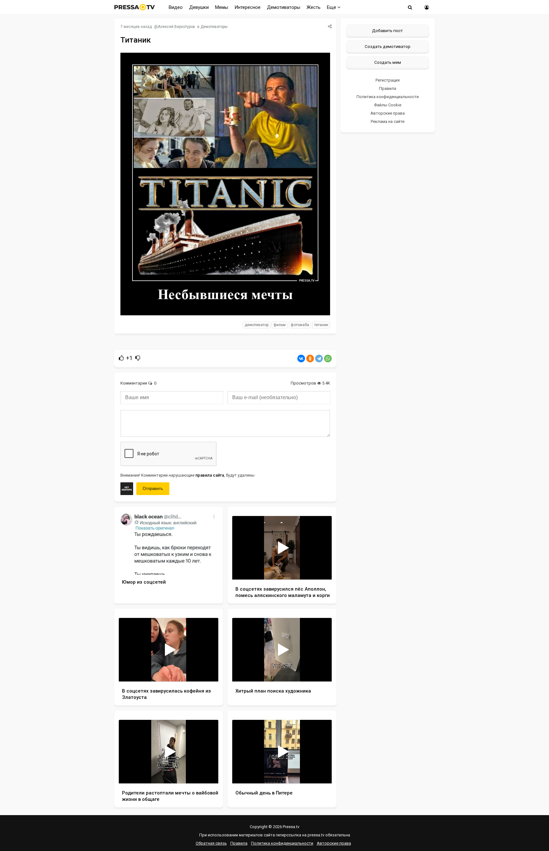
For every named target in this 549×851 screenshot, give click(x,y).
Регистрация (388, 80)
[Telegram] (319, 358)
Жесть (314, 7)
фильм (280, 325)
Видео (176, 7)
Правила (387, 88)
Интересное (247, 7)
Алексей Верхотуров (176, 26)
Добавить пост (387, 30)
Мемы (221, 7)
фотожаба (300, 325)
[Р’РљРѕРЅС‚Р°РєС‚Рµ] (301, 358)
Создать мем (387, 62)
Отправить (153, 488)
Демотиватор (256, 325)
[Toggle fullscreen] (319, 568)
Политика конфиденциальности (387, 96)
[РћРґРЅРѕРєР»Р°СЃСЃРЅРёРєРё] (310, 358)
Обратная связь (211, 843)
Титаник (321, 325)
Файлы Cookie (387, 105)
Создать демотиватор (387, 46)
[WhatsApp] (328, 358)
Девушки (199, 7)
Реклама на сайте (387, 121)
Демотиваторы (283, 7)
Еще (332, 7)
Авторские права (387, 113)
